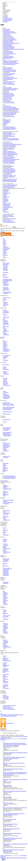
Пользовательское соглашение (20, 857)
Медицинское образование (9, 160)
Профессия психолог (7, 45)
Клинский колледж (7, 785)
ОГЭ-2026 (5, 17)
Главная (5, 3)
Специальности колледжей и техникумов (12, 144)
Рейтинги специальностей (9, 84)
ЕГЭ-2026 (5, 15)
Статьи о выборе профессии (9, 171)
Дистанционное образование (9, 32)
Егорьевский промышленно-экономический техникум (15, 752)
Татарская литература (8, 207)
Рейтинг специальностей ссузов (10, 154)
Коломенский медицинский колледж (11, 828)
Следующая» (24, 738)
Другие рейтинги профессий (9, 181)
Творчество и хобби (7, 99)
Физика (5, 197)
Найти (14, 227)
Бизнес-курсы (6, 92)
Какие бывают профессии (9, 172)
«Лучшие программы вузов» (9, 53)
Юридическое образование (9, 38)
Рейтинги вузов (6, 35)
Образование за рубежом (8, 57)
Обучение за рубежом (8, 19)
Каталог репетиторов (8, 215)
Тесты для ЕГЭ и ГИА (8, 221)
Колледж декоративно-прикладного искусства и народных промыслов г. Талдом (14, 814)
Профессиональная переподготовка (11, 109)
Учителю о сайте (7, 219)
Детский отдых (6, 100)
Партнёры (5, 21)
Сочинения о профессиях (8, 176)
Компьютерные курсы (8, 93)
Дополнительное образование (9, 128)
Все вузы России (7, 29)
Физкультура (6, 201)
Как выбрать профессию (8, 168)
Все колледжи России (8, 67)
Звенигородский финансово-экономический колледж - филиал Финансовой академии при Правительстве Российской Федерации (15, 773)
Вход (2, 713)
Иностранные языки (7, 96)
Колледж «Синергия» (9, 803)
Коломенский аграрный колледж (10, 824)
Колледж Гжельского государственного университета (15, 807)
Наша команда (4, 857)
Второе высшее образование (9, 114)
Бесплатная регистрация (8, 216)
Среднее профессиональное (9, 133)
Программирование (7, 44)
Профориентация (7, 20)
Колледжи (3, 337)
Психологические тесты (8, 187)
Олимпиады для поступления (9, 62)
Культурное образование (8, 47)
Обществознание (7, 193)
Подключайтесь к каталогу (9, 102)
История (5, 194)
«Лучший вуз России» (8, 36)
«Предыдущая (7, 738)
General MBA (6, 121)
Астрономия (6, 211)
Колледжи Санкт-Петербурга (9, 70)
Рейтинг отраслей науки (8, 151)
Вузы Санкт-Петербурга (8, 31)
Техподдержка (10, 857)
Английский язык (7, 203)
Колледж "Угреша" (7, 797)
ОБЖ (4, 210)
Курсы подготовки (7, 87)
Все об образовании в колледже (10, 78)
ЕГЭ (4, 59)
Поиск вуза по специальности (9, 145)
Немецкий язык (6, 204)
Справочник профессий (8, 166)
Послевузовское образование (9, 113)
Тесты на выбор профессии (9, 169)
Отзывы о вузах (6, 33)
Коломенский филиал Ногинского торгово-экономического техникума (12, 838)
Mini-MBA (5, 123)
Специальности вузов (8, 51)
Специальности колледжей (9, 73)
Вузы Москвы (6, 30)
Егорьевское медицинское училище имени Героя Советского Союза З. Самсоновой (14, 758)
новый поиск (3, 729)
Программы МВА (7, 119)
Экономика (5, 209)
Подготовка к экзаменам (8, 94)
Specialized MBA (6, 122)
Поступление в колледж (8, 77)
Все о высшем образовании (9, 64)
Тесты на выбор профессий (9, 186)
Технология (5, 208)
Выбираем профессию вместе (9, 180)
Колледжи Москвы (7, 68)
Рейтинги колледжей (7, 82)
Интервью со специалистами (9, 175)
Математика (6, 190)
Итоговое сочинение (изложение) (10, 60)
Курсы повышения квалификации (10, 88)
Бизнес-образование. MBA (9, 136)
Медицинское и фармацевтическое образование (13, 49)
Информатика (6, 196)
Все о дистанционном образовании (11, 139)
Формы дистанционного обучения (10, 138)
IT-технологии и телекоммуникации (11, 43)
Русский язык (6, 189)
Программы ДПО (7, 106)
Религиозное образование (9, 46)
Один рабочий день (7, 174)
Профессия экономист (8, 40)
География (5, 200)
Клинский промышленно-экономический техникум (14, 791)
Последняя (3, 739)
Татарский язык (6, 205)
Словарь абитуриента (8, 56)
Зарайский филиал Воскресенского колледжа (13, 768)
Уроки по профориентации (9, 222)
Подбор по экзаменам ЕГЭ (9, 147)
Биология (5, 191)
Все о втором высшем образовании (11, 63)
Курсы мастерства (7, 97)
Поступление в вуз (7, 58)
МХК (4, 202)
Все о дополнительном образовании (11, 111)
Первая (2, 738)
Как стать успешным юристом (10, 39)
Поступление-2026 (7, 18)
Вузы (12, 235)
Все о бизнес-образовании (9, 126)
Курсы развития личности (9, 95)
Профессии (3, 577)
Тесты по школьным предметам (10, 184)
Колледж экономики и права (9, 819)
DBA (4, 124)
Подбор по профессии (8, 52)
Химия (4, 195)
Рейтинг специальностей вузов (10, 153)
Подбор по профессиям (8, 148)
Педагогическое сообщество (9, 218)
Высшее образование (8, 132)
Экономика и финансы (8, 42)
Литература (5, 198)
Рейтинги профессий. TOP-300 (10, 179)
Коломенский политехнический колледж (12, 833)
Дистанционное (4, 480)
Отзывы (5, 749)
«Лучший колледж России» (9, 81)
